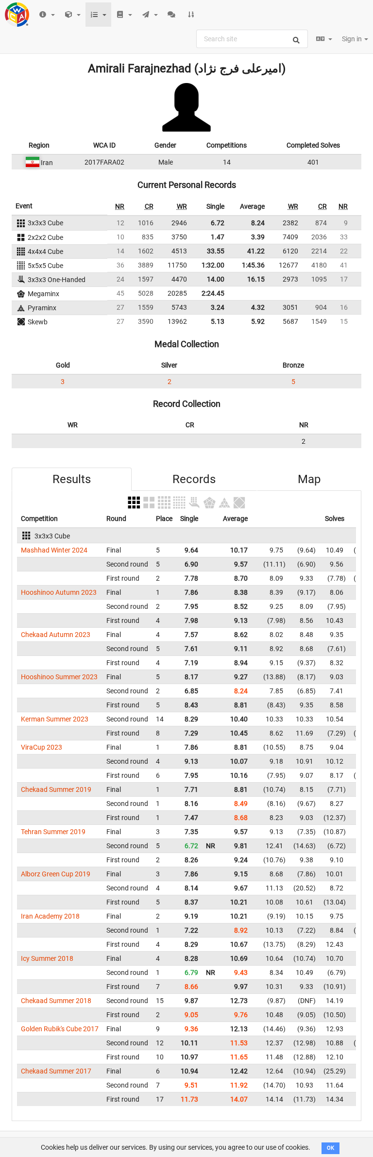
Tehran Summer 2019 (53, 832)
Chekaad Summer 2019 (56, 789)
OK (330, 1148)
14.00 (215, 279)
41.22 (256, 251)
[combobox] (252, 39)
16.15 (256, 279)
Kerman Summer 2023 (54, 719)
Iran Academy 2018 (50, 916)
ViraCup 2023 (41, 747)
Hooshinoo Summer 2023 (59, 677)
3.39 (258, 237)
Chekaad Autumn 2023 (55, 634)
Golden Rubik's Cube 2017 (60, 1029)
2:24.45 (213, 293)
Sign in (352, 39)
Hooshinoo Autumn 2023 (59, 592)
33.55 (215, 251)
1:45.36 (253, 265)
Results (71, 479)
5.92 (258, 321)
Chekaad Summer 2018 (56, 1001)
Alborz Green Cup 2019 (55, 874)
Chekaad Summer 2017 (56, 1071)
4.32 (258, 307)
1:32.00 (213, 265)
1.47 (217, 237)
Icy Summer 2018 (47, 958)
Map (309, 479)
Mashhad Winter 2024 (54, 550)
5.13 (217, 321)
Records (194, 479)
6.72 (217, 223)
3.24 (217, 307)
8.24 (258, 223)
